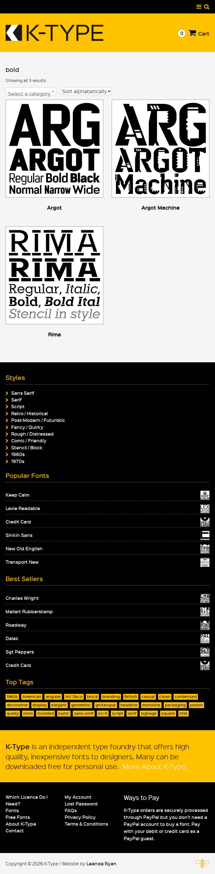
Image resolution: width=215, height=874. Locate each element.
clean (164, 696)
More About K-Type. (154, 766)
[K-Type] (55, 38)
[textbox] (31, 94)
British (130, 696)
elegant (59, 705)
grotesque (105, 705)
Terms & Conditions (86, 824)
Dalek (12, 638)
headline (129, 705)
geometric (81, 705)
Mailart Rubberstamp (29, 611)
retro (28, 713)
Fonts (12, 810)
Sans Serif (22, 393)
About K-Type (21, 824)
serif (132, 713)
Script (18, 406)
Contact (15, 830)
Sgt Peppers (20, 652)
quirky (13, 713)
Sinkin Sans (19, 535)
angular (53, 696)
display (39, 705)
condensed (186, 696)
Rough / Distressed (32, 434)
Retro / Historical (29, 413)
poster (196, 705)
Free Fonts (18, 817)
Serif (16, 399)
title (183, 713)
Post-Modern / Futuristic (38, 420)
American (31, 696)
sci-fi (103, 713)
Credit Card (18, 521)
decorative (17, 705)
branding (111, 696)
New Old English (24, 548)
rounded (45, 713)
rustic (63, 713)
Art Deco (74, 696)
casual (148, 696)
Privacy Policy (80, 817)
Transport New (22, 562)
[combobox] (31, 91)
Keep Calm (17, 495)
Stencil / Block (27, 447)
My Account (78, 797)
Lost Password (81, 803)
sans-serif (84, 713)
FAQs (71, 810)
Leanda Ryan (101, 863)
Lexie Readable (23, 508)
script (117, 713)
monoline (151, 705)
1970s (17, 461)
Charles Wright (22, 598)
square (168, 713)
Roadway (16, 625)
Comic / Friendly (28, 440)
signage (149, 713)
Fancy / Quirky (27, 427)
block (92, 696)
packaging (175, 705)
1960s (18, 454)
